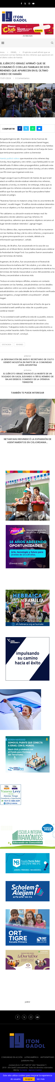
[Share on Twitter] (26, 128)
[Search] (52, 43)
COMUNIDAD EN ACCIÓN (11, 1057)
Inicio (2, 52)
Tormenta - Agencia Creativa (31, 1070)
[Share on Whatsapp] (32, 128)
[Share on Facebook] (19, 128)
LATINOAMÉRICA (31, 1057)
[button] (2, 423)
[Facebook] (21, 3)
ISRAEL (14, 52)
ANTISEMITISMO (47, 1057)
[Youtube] (33, 3)
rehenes (19, 344)
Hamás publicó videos (10, 158)
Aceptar (29, 1079)
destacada (6, 344)
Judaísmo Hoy (27, 1060)
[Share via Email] (39, 128)
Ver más (41, 1079)
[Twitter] (25, 3)
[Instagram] (29, 3)
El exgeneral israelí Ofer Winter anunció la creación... (27, 440)
